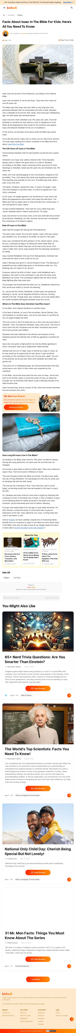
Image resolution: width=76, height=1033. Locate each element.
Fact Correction (53, 598)
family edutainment (26, 1021)
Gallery (9, 82)
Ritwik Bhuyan (12, 943)
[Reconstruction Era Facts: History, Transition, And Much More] (12, 542)
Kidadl (4, 15)
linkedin (40, 1021)
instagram (41, 1018)
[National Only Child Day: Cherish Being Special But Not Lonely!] (38, 823)
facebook (41, 1013)
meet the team (25, 1015)
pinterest (41, 1015)
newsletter (23, 1018)
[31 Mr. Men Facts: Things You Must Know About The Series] (38, 908)
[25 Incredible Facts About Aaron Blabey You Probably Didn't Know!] (31, 542)
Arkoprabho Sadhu (14, 759)
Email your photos (16, 407)
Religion (6, 577)
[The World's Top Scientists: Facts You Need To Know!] (38, 723)
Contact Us (6, 1013)
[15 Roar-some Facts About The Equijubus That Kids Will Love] (50, 542)
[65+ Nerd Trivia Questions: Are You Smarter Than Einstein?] (38, 631)
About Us (23, 1013)
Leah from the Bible (16, 144)
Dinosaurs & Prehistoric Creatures (49, 550)
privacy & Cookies (62, 1015)
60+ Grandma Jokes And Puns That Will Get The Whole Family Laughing (32, 2)
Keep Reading (39, 688)
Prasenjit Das (12, 859)
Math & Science (26, 695)
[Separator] (72, 1019)
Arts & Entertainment (30, 549)
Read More (67, 2)
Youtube (41, 1024)
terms (58, 1013)
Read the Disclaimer (13, 598)
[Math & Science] (6, 695)
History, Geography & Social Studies (12, 550)
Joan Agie (23, 33)
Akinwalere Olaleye (14, 667)
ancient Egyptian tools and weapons (29, 528)
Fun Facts (11, 15)
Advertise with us (8, 1015)
